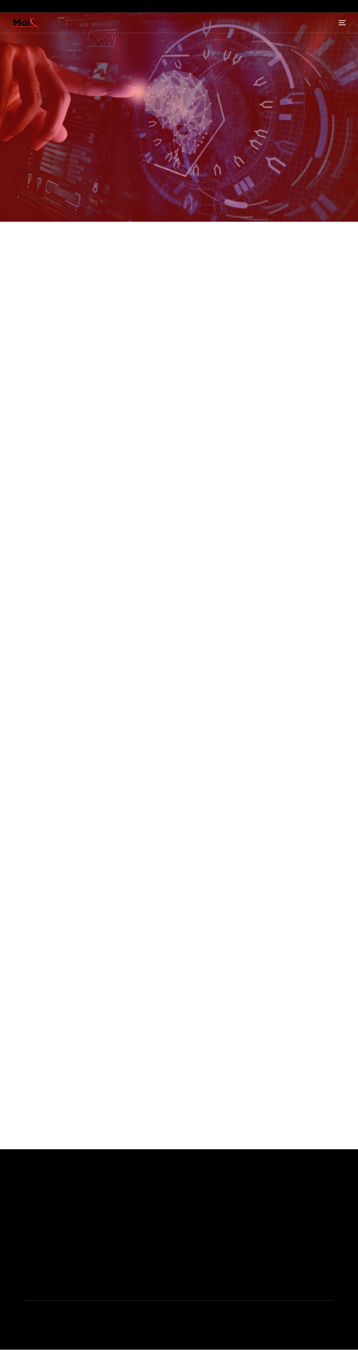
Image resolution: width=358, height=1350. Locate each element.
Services (212, 1290)
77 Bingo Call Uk (37, 492)
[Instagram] (338, 1268)
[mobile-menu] (340, 22)
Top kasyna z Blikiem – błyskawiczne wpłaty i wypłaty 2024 (80, 942)
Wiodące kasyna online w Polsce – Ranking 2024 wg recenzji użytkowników (98, 931)
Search (21, 1003)
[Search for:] (179, 887)
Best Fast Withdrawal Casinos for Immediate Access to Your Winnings (91, 976)
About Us (213, 1280)
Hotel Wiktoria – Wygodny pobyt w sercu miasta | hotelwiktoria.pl (85, 954)
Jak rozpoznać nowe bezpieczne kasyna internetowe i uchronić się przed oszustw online (113, 965)
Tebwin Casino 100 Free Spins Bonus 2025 (75, 480)
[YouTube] (323, 1268)
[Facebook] (308, 1268)
